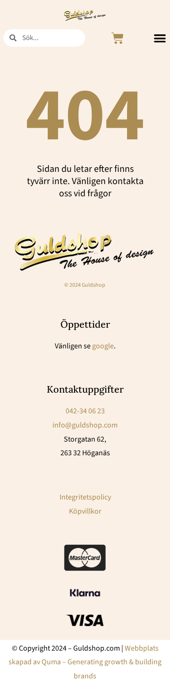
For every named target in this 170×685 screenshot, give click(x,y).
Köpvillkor (85, 511)
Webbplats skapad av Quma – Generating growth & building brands (85, 662)
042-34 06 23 (85, 411)
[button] (160, 38)
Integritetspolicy (85, 497)
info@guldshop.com (85, 425)
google (103, 346)
